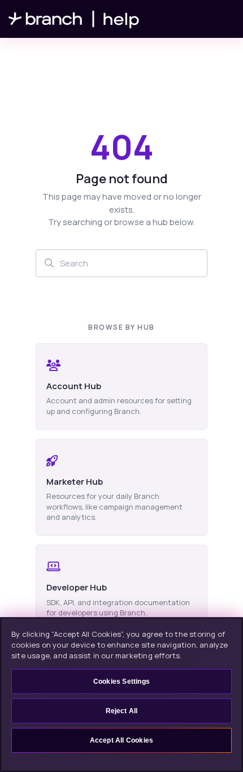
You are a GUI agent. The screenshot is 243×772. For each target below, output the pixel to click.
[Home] (74, 19)
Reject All (122, 711)
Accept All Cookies (122, 740)
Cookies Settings (121, 681)
